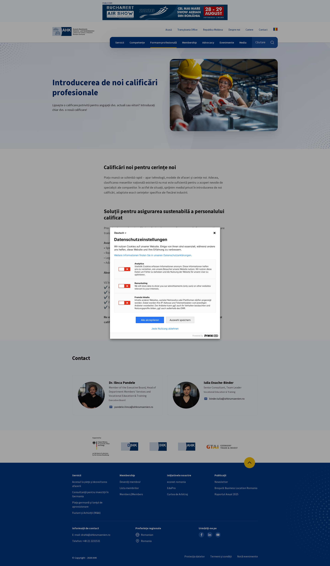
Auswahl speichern (180, 319)
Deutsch (119, 232)
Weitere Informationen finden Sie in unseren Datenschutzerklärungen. (153, 255)
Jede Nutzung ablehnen (165, 328)
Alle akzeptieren (150, 319)
